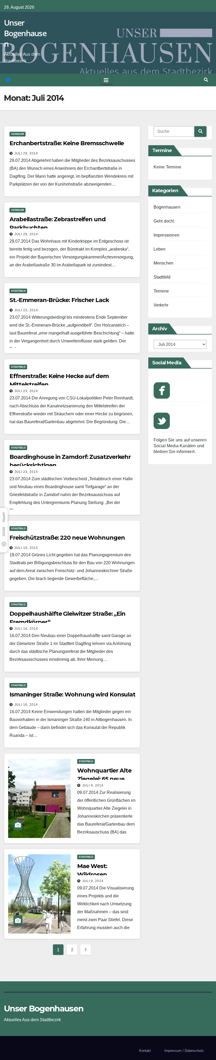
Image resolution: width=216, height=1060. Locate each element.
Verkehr (17, 134)
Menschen (164, 263)
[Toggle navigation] (106, 80)
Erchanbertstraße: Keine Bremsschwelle (66, 143)
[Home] (8, 80)
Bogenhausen (167, 207)
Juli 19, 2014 (26, 548)
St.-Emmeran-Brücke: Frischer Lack (59, 300)
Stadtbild (18, 290)
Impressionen (166, 235)
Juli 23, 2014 (26, 310)
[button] (206, 80)
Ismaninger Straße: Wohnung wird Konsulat (72, 694)
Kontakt (145, 1051)
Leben (160, 249)
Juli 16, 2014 (26, 628)
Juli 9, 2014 (93, 785)
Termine (161, 291)
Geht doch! (164, 221)
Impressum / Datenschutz (184, 1051)
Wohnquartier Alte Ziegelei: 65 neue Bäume (104, 779)
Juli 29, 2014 (26, 153)
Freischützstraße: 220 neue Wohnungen (67, 537)
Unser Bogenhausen (25, 33)
